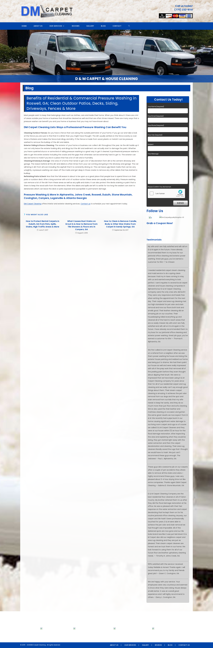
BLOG (170, 645)
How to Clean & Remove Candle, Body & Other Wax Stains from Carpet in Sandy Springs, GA (120, 224)
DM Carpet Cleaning (32, 203)
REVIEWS (158, 645)
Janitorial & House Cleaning (115, 634)
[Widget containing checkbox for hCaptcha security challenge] (166, 193)
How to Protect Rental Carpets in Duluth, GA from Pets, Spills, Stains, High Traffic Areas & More (42, 224)
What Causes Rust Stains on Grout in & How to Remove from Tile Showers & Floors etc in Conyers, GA (81, 225)
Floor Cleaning (41, 634)
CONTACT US (184, 645)
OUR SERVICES (130, 645)
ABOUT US (114, 645)
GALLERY (145, 645)
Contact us (85, 203)
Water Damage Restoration (153, 634)
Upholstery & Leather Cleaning (74, 634)
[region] (106, 56)
